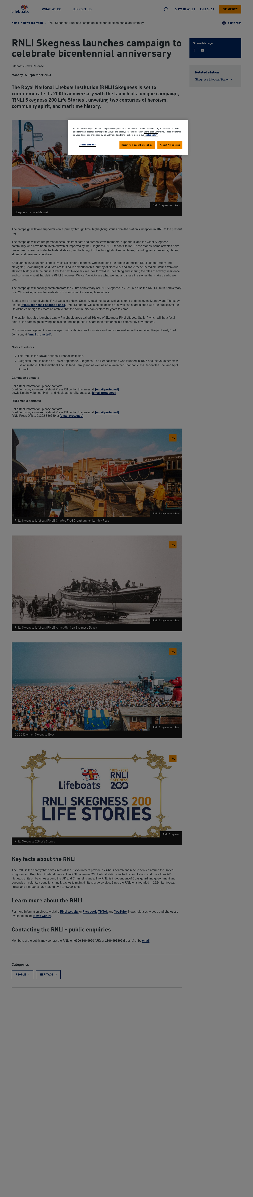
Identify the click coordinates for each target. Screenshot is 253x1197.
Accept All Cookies (170, 145)
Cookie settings (87, 145)
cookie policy (150, 135)
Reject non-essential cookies (137, 145)
